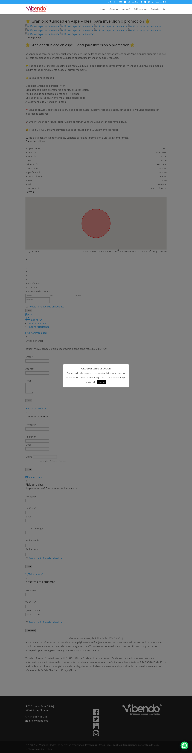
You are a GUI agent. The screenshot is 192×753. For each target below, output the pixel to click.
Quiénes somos (140, 9)
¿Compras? (113, 9)
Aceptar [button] (102, 382)
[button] (184, 745)
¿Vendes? (126, 9)
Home (102, 9)
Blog (165, 9)
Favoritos (161, 2)
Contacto (155, 9)
